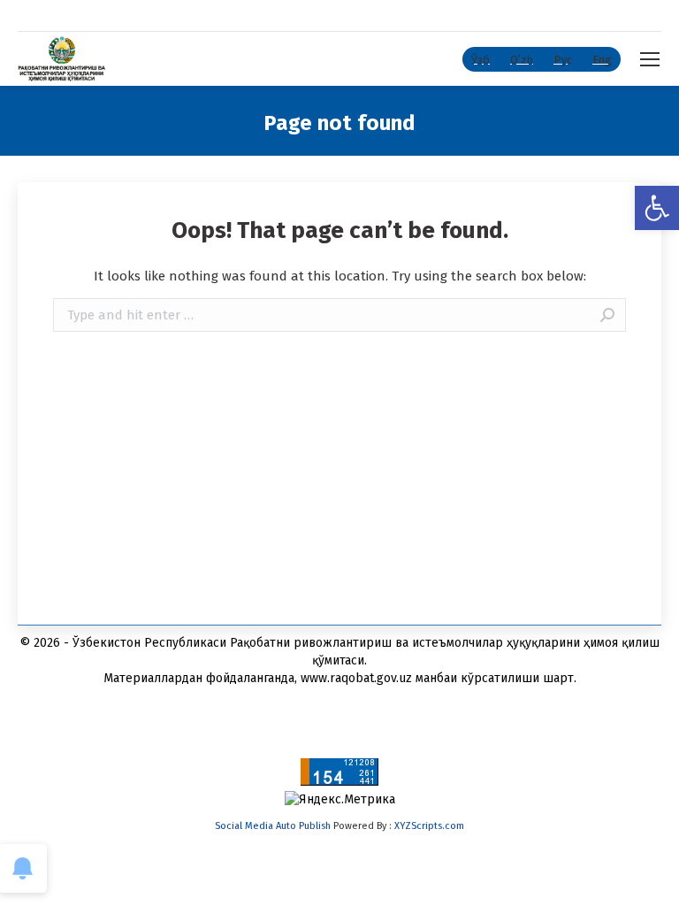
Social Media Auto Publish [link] (273, 826)
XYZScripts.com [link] (429, 826)
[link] (657, 208)
